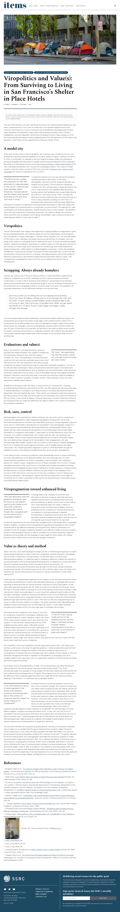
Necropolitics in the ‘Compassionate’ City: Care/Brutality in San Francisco (46, 814)
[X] (9, 889)
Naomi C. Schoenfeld (12, 104)
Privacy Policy (43, 889)
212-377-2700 (8, 903)
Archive (81, 6)
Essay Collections (67, 6)
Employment (41, 894)
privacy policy (81, 906)
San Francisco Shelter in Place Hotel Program (54, 164)
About (33, 6)
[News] (5, 889)
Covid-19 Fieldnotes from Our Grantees (51, 72)
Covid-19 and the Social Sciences (18, 72)
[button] (115, 6)
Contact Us (41, 897)
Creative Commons (44, 891)
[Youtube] (14, 889)
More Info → (57, 828)
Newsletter (49, 6)
